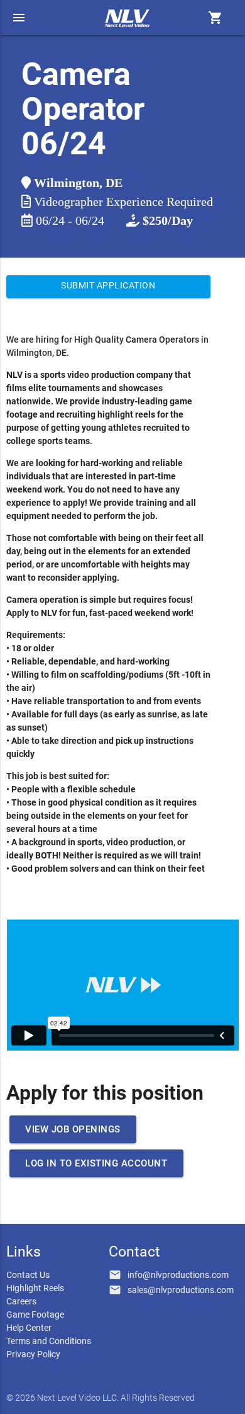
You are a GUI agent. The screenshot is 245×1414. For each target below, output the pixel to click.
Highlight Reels (35, 1288)
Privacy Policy (33, 1354)
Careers (21, 1301)
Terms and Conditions (48, 1341)
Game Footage (35, 1314)
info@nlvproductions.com (178, 1275)
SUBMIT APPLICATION (108, 285)
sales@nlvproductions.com (181, 1290)
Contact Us (28, 1275)
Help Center (29, 1328)
